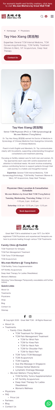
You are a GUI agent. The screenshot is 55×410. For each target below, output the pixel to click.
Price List (14, 397)
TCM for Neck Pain (29, 345)
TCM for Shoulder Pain (31, 348)
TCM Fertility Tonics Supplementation (16, 266)
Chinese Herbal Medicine (27, 367)
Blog (3, 303)
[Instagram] (30, 316)
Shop (3, 300)
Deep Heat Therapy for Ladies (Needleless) (19, 273)
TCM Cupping (22, 360)
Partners (9, 400)
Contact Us (6, 307)
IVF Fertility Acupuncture (11, 270)
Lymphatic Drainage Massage (29, 370)
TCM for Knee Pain (29, 342)
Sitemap (4, 310)
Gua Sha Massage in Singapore (30, 364)
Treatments (6, 293)
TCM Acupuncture (8, 259)
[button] (42, 16)
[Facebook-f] (24, 316)
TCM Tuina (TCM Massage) (12, 256)
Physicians (5, 296)
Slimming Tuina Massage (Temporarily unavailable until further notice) (27, 281)
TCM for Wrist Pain (29, 339)
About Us (5, 290)
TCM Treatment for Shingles (13, 249)
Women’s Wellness (8, 277)
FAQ (7, 394)
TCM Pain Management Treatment (15, 252)
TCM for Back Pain (29, 351)
